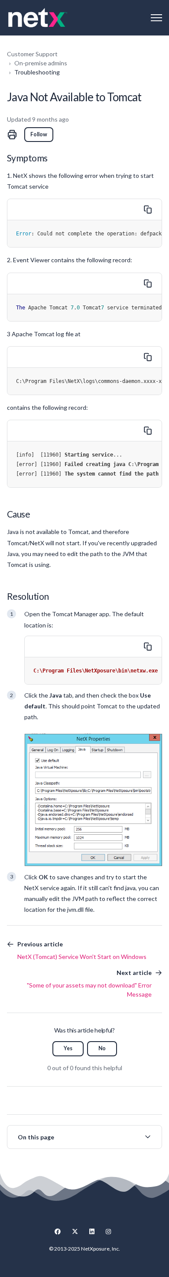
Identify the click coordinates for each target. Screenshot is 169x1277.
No (102, 1048)
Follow (38, 134)
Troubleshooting (37, 72)
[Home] (37, 17)
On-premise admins (40, 63)
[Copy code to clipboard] (148, 209)
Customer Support (32, 54)
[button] (84, 1137)
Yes (68, 1048)
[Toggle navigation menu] (156, 17)
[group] (84, 1137)
